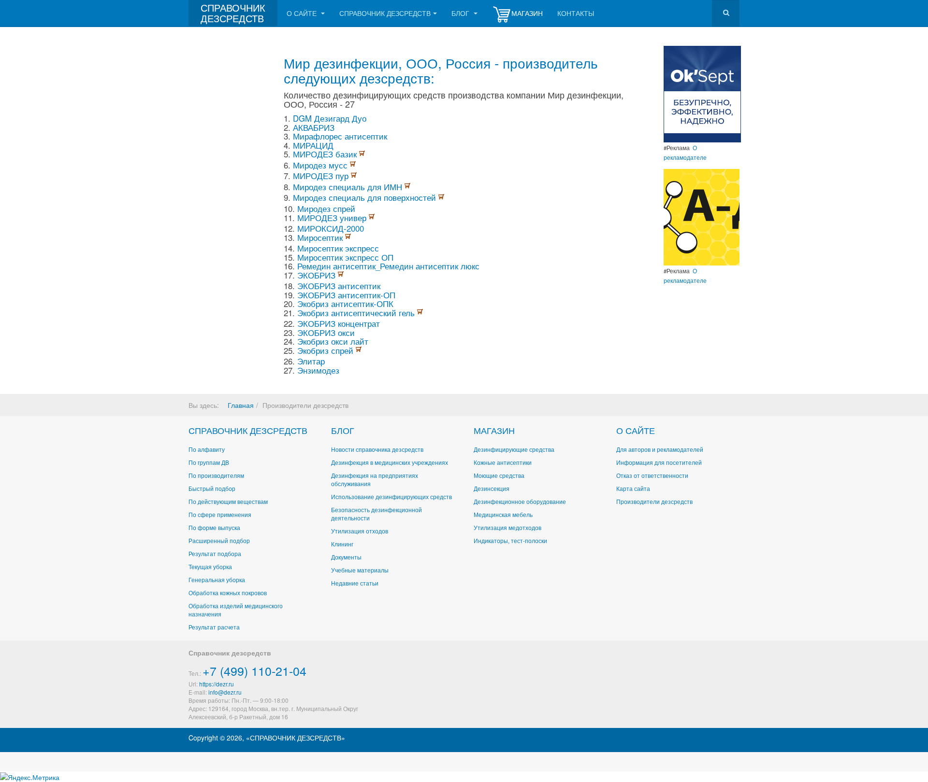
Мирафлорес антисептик (340, 136)
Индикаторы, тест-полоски (510, 540)
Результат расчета (214, 627)
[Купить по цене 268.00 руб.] (420, 313)
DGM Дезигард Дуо (329, 118)
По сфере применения (219, 514)
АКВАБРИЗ (313, 127)
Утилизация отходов (359, 531)
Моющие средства (499, 475)
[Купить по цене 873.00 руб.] (372, 217)
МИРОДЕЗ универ (333, 217)
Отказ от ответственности (652, 475)
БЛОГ (342, 430)
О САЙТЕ (635, 430)
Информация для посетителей (659, 462)
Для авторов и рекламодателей (659, 449)
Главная (241, 405)
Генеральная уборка (216, 579)
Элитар (311, 361)
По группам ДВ (208, 462)
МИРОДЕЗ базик (326, 154)
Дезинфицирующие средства (514, 449)
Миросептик (321, 237)
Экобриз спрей (326, 350)
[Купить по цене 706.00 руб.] (362, 154)
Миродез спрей (326, 208)
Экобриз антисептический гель (357, 313)
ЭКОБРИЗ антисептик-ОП (346, 295)
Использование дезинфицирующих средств (391, 496)
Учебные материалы (360, 570)
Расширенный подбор (219, 540)
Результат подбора (214, 553)
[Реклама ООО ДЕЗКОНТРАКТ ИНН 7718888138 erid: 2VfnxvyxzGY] (702, 216)
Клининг (342, 544)
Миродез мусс (321, 165)
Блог (461, 13)
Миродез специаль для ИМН (349, 187)
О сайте (303, 13)
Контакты (575, 13)
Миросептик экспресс (338, 248)
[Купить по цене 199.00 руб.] (348, 237)
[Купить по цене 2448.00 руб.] (407, 187)
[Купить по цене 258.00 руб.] (353, 165)
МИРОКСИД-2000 (330, 228)
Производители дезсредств (654, 501)
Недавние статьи (354, 583)
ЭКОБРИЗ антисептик (338, 286)
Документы (346, 557)
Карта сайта (633, 488)
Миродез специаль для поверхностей (365, 197)
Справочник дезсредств (385, 13)
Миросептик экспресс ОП (345, 257)
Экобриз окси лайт (332, 341)
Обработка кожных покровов (227, 592)
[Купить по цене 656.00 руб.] (359, 350)
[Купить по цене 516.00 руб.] (441, 197)
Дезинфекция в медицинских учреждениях (389, 462)
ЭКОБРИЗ (317, 275)
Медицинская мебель (503, 514)
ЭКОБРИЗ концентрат (338, 323)
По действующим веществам (228, 501)
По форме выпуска (214, 527)
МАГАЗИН (494, 430)
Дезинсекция (491, 488)
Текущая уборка (210, 566)
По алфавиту (206, 449)
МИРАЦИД (313, 145)
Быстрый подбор (211, 488)
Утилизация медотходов (507, 527)
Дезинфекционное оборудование (520, 501)
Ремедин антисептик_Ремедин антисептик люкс (388, 266)
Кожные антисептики (503, 462)
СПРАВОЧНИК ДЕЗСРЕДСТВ (247, 430)
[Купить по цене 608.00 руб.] (341, 275)
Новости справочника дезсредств (377, 449)
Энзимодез (318, 370)
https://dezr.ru (216, 684)
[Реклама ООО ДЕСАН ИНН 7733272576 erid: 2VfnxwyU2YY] (702, 93)
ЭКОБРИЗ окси (326, 332)
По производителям (216, 475)
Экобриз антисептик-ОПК (345, 303)
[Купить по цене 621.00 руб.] (354, 176)
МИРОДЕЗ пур (322, 176)
